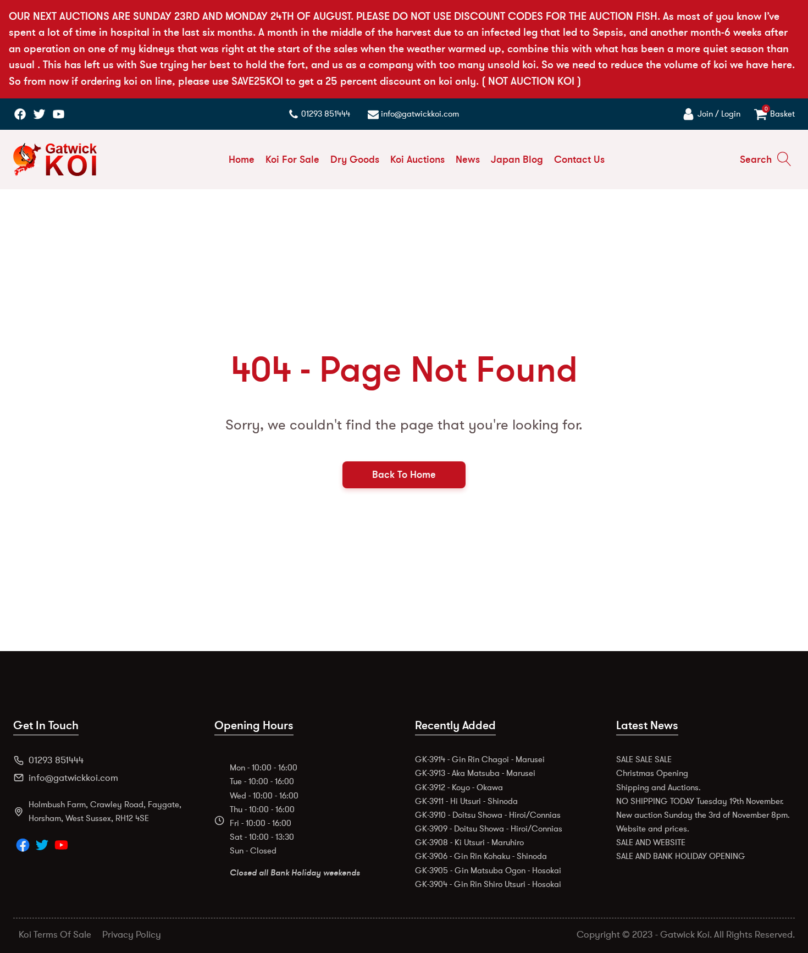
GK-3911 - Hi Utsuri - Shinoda (466, 801)
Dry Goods (354, 159)
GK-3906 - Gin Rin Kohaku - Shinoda (481, 856)
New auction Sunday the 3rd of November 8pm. (703, 814)
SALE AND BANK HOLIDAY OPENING (680, 856)
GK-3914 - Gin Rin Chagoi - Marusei (480, 759)
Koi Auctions (417, 159)
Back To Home (404, 474)
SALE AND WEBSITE (650, 842)
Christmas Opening (652, 773)
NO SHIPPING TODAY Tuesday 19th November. (700, 801)
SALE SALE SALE (644, 759)
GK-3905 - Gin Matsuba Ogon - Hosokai (488, 870)
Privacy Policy (131, 934)
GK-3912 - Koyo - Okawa (459, 787)
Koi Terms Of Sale (55, 934)
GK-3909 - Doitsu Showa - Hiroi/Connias (488, 828)
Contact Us (579, 159)
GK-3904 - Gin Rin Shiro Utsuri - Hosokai (488, 884)
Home (241, 159)
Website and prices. (652, 828)
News (468, 159)
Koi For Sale (292, 159)
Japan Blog (517, 159)
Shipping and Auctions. (658, 787)
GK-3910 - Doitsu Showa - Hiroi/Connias (488, 814)
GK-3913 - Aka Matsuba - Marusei (475, 773)
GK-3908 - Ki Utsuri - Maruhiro (469, 842)
